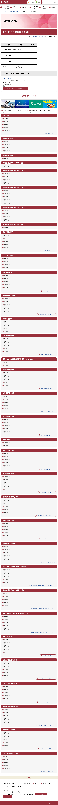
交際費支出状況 (14, 12)
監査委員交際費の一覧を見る (49, 655)
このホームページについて (11, 783)
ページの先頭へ (29, 778)
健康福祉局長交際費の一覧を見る (48, 411)
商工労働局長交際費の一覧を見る (48, 435)
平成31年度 (7, 203)
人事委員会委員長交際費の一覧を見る (47, 702)
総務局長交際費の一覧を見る (49, 291)
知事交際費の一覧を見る (50, 133)
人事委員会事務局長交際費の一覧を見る (47, 725)
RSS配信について (16, 786)
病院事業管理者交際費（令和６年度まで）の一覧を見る (43, 585)
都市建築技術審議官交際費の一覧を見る (47, 515)
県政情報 (53, 7)
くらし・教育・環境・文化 (6, 7)
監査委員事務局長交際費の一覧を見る (47, 678)
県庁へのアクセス (41, 794)
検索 (39, 2)
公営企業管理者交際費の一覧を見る (48, 562)
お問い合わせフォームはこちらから (15, 88)
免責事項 (36, 783)
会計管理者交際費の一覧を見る (49, 250)
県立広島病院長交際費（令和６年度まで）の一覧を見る (43, 608)
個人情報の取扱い (25, 783)
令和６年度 (7, 124)
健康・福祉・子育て (15, 7)
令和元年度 (7, 220)
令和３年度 (7, 197)
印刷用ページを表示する (37, 36)
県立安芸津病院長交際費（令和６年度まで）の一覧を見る (43, 632)
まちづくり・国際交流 (44, 7)
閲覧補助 (32, 2)
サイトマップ (7, 796)
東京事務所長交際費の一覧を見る (48, 539)
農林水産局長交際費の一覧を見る (48, 469)
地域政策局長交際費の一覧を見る (48, 354)
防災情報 (54, 2)
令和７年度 (7, 121)
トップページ (4, 12)
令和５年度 (7, 127)
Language (46, 2)
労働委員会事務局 (7, 78)
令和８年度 (7, 118)
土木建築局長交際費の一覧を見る (48, 492)
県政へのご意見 (46, 783)
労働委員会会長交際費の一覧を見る (48, 748)
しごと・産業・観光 (35, 7)
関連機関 (6, 786)
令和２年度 (7, 200)
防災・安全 (24, 7)
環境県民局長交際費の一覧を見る (48, 388)
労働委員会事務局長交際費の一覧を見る (47, 771)
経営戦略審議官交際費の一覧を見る (48, 314)
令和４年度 (7, 130)
